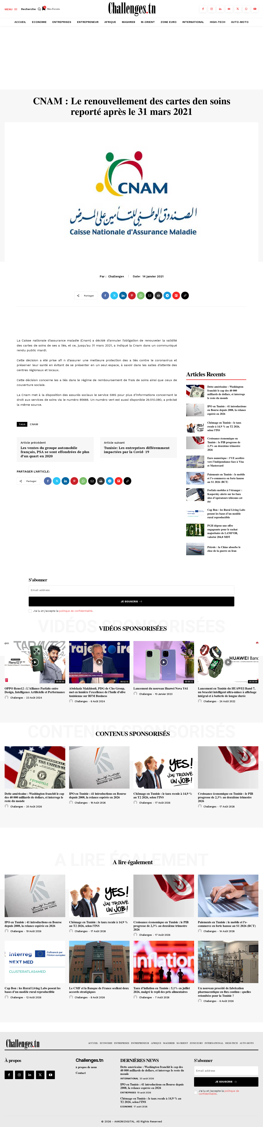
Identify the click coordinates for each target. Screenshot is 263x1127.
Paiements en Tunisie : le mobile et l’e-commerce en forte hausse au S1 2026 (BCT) (226, 478)
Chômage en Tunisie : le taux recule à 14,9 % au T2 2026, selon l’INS (224, 426)
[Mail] (229, 9)
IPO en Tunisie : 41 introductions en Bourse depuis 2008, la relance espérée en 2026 (226, 410)
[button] (31, 9)
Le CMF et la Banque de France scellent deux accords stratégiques (99, 990)
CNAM (34, 424)
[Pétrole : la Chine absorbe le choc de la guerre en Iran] (195, 549)
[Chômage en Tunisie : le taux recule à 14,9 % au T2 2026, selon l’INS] (195, 426)
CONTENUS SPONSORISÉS (132, 733)
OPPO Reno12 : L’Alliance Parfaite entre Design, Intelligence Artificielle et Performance (35, 690)
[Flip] (176, 295)
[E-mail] (149, 295)
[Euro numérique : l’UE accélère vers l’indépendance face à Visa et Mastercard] (195, 462)
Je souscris (129, 601)
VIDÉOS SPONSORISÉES (133, 628)
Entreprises (128, 1092)
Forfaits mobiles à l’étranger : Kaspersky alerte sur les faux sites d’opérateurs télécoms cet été (224, 495)
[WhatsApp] (246, 9)
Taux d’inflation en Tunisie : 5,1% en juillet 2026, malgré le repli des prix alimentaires (161, 990)
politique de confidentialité (75, 610)
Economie (131, 278)
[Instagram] (211, 9)
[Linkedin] (220, 9)
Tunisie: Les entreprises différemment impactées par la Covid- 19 (137, 450)
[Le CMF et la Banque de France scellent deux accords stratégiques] (99, 962)
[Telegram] (167, 295)
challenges (16, 697)
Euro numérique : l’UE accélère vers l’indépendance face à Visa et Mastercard (225, 461)
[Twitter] (237, 9)
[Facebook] (203, 9)
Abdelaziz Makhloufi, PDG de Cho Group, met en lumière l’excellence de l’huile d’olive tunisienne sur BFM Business (97, 692)
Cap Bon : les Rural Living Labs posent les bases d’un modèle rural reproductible (226, 513)
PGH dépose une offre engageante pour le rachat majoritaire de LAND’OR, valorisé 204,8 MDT (222, 531)
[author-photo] (7, 697)
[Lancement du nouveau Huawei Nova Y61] (163, 662)
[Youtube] (255, 9)
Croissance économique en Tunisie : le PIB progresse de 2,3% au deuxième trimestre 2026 (223, 444)
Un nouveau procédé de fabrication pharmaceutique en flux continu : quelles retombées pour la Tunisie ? (224, 992)
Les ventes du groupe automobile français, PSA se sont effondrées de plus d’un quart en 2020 (55, 452)
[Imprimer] (158, 295)
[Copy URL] (185, 295)
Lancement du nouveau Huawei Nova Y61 (160, 688)
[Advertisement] (131, 61)
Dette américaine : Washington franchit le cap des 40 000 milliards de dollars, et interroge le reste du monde (226, 392)
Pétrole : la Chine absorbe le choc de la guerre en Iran (223, 549)
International (129, 1078)
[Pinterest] (132, 295)
